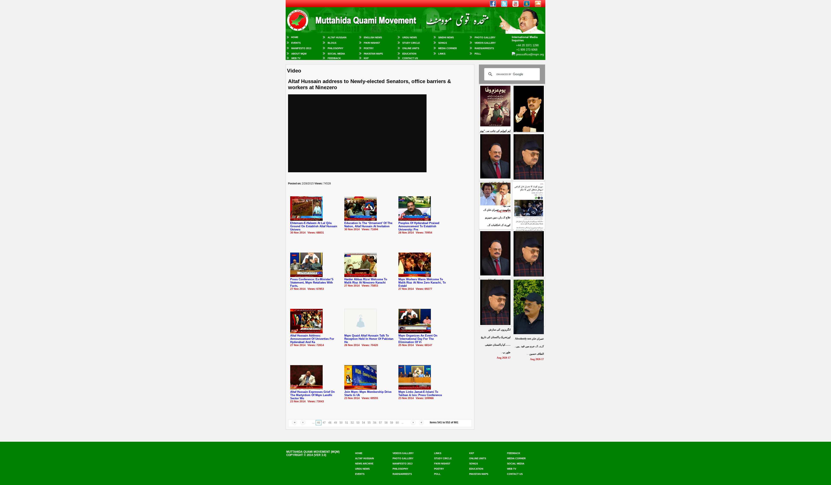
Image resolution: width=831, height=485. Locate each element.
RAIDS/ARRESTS (484, 48)
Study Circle (411, 43)
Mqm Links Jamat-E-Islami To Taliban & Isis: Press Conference (420, 393)
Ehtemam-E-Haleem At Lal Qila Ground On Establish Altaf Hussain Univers (313, 226)
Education (409, 53)
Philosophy (335, 48)
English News (373, 37)
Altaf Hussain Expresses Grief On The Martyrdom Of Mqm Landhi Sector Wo (312, 395)
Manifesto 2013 (301, 48)
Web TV (295, 58)
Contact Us (410, 58)
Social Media (336, 53)
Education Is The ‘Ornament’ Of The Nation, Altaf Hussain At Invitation (368, 224)
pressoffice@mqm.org (530, 54)
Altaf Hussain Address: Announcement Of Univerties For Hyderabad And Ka (312, 339)
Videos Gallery (485, 43)
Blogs (332, 43)
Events (296, 43)
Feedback (334, 58)
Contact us (515, 474)
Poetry (369, 48)
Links (441, 53)
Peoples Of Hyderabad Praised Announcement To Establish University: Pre (418, 226)
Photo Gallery (485, 37)
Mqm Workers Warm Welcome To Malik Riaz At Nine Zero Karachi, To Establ (422, 282)
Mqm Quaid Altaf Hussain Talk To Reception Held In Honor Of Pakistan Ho (368, 339)
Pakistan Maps (373, 53)
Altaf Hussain (337, 37)
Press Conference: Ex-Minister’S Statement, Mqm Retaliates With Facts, (311, 282)
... (529, 346)
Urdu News (409, 37)
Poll (478, 53)
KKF (366, 58)
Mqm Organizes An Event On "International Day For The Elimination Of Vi (417, 339)
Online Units (410, 48)
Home (294, 37)
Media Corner (447, 48)
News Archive (364, 463)
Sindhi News (446, 37)
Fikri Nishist (372, 43)
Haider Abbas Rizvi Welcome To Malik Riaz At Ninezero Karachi (365, 281)
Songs (442, 43)
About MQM (298, 53)
